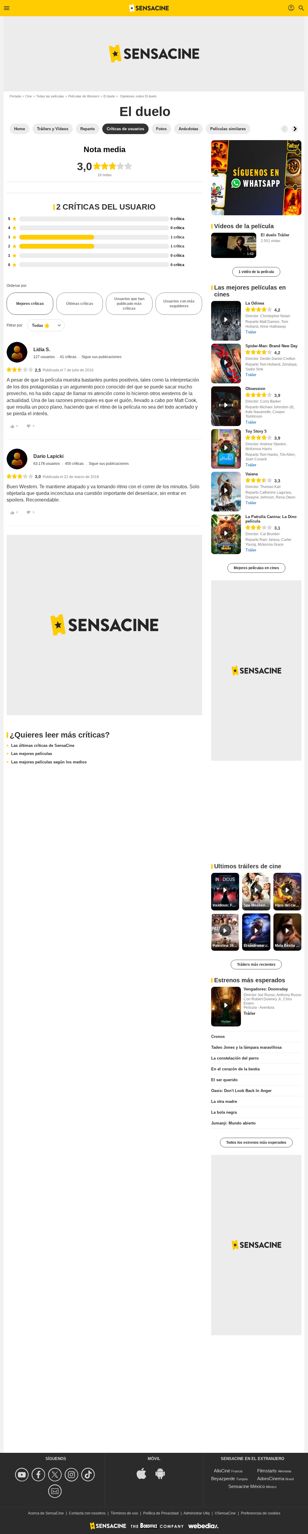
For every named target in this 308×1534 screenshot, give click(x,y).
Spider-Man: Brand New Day (271, 346)
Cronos (218, 1036)
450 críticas (75, 464)
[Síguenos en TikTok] (89, 1474)
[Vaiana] (226, 491)
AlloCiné (222, 1470)
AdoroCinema (270, 1478)
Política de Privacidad (161, 1513)
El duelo (109, 96)
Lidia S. (41, 349)
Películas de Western (83, 96)
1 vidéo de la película (256, 272)
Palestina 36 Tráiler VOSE (226, 945)
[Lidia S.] (17, 352)
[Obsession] (226, 406)
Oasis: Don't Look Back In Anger (241, 1090)
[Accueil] (149, 8)
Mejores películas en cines (256, 568)
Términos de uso (124, 1513)
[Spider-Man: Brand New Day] (226, 363)
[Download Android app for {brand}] (163, 1472)
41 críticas (68, 357)
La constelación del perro (235, 1058)
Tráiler (250, 332)
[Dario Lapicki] (17, 459)
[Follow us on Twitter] (55, 1474)
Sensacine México (246, 1486)
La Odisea (254, 303)
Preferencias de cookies (260, 1513)
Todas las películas (50, 96)
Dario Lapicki (48, 456)
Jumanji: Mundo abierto (233, 1123)
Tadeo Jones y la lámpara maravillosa (246, 1047)
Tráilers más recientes (256, 964)
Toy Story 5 (255, 431)
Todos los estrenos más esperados (256, 1142)
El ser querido (224, 1080)
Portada (15, 96)
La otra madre (224, 1101)
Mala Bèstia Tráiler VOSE (288, 945)
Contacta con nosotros (87, 1513)
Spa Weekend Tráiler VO (257, 905)
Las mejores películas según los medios (49, 762)
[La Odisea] (226, 321)
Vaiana (251, 474)
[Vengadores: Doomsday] (226, 1006)
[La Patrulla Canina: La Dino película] (226, 534)
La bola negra (224, 1112)
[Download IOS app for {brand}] (144, 1472)
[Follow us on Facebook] (39, 1474)
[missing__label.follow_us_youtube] (22, 1474)
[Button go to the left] (284, 129)
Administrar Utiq (196, 1513)
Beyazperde (223, 1478)
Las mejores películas (31, 753)
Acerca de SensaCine (46, 1513)
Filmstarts (267, 1470)
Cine (28, 96)
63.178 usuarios (47, 464)
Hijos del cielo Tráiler (288, 905)
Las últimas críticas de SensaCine (42, 745)
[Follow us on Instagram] (72, 1474)
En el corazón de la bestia (235, 1069)
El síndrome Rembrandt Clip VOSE (257, 945)
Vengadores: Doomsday (266, 989)
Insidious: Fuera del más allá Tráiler (226, 905)
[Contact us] (55, 1491)
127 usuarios (44, 357)
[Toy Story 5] (226, 449)
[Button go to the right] (294, 129)
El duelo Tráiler (275, 235)
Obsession (255, 388)
